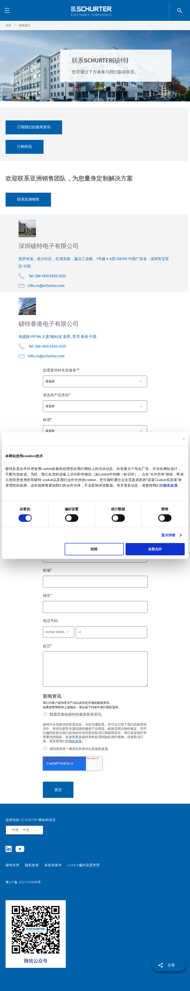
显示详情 (168, 535)
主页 (8, 25)
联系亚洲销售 (28, 199)
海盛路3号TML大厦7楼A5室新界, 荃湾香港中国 (57, 336)
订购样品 (24, 146)
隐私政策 (170, 485)
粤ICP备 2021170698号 (23, 882)
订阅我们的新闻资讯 (34, 127)
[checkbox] (95, 748)
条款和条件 (53, 865)
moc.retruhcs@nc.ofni (46, 285)
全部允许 (155, 549)
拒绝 (94, 549)
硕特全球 (12, 865)
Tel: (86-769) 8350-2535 (47, 276)
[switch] (71, 518)
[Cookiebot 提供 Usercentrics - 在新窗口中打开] (164, 438)
